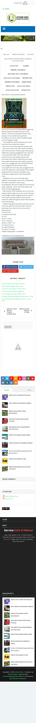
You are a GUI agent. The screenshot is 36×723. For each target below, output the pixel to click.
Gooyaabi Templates (19, 678)
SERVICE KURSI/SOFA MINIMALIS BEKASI (20, 443)
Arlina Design (12, 674)
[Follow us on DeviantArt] (28, 378)
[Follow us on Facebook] (3, 378)
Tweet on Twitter (27, 267)
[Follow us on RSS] (16, 378)
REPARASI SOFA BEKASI (12, 82)
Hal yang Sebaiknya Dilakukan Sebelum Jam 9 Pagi (17, 296)
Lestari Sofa (9, 499)
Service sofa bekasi (23, 86)
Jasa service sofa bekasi (12, 78)
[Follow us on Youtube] (20, 378)
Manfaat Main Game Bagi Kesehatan (13, 284)
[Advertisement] (8, 689)
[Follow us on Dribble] (24, 378)
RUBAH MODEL (26, 82)
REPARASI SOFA (27, 78)
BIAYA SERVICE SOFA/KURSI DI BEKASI (20, 403)
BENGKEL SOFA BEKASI (18, 70)
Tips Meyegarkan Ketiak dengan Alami (13, 294)
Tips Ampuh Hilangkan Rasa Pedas (12, 286)
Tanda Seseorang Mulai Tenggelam (13, 291)
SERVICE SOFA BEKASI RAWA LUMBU (19, 435)
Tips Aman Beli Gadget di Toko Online (13, 289)
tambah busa (25, 90)
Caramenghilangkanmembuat (13, 676)
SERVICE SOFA (10, 86)
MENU (7, 9)
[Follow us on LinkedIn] (11, 383)
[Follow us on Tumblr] (7, 383)
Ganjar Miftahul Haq (11, 496)
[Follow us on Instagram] (3, 383)
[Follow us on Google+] (11, 378)
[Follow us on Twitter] (7, 378)
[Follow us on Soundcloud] (16, 383)
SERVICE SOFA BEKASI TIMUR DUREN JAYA (12, 311)
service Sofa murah (12, 90)
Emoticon (8, 327)
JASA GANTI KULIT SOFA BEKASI (18, 74)
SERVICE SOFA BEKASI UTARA (24, 310)
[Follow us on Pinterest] (32, 378)
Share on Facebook (11, 267)
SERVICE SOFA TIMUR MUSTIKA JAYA (19, 395)
